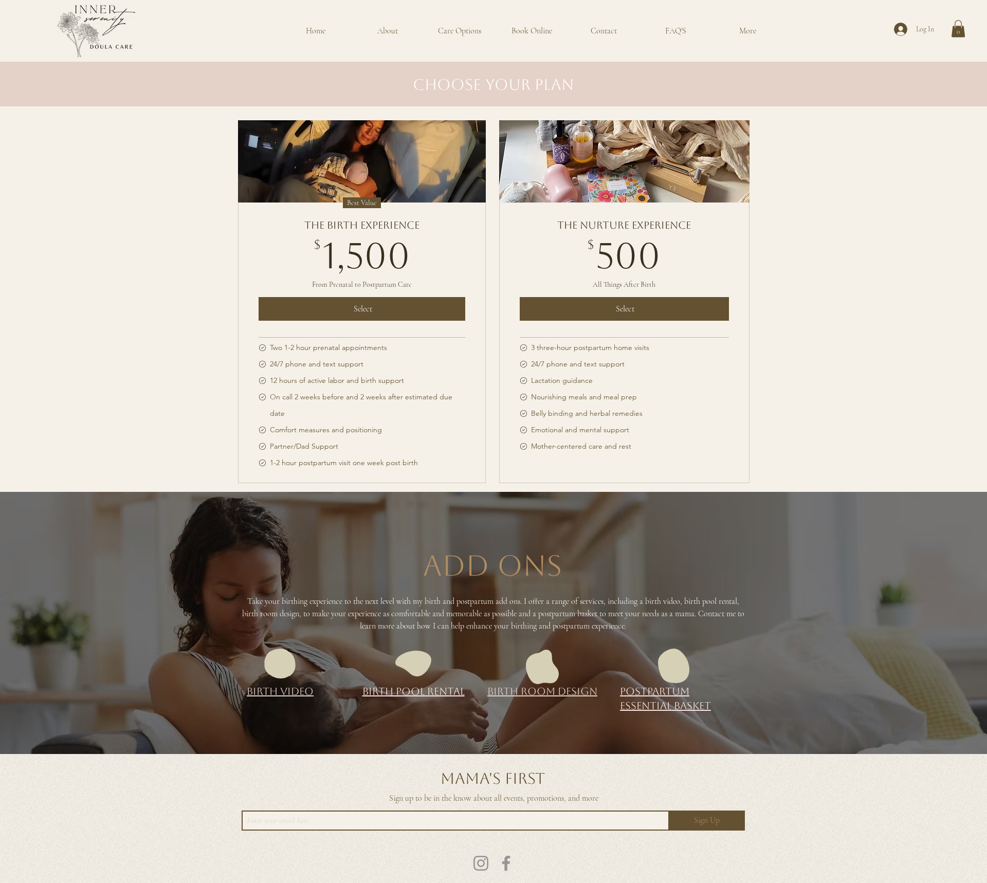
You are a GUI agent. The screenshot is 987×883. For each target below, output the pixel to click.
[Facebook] (506, 863)
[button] (958, 28)
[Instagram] (481, 863)
